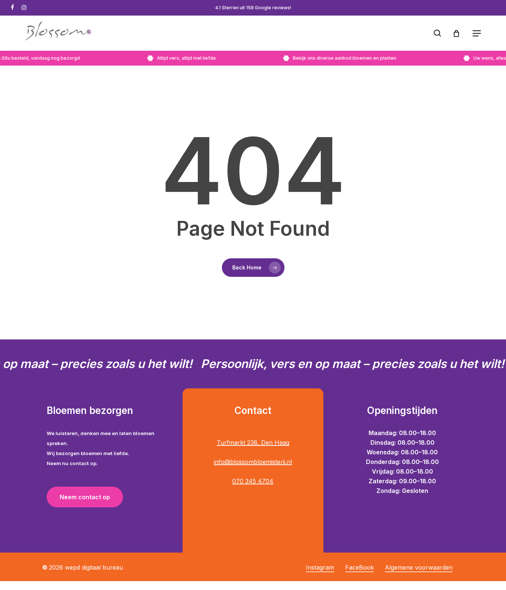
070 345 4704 (252, 481)
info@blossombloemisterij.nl (253, 461)
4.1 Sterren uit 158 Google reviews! (253, 7)
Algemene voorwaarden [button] (419, 567)
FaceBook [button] (359, 567)
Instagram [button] (320, 567)
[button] (477, 33)
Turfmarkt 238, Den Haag (253, 442)
